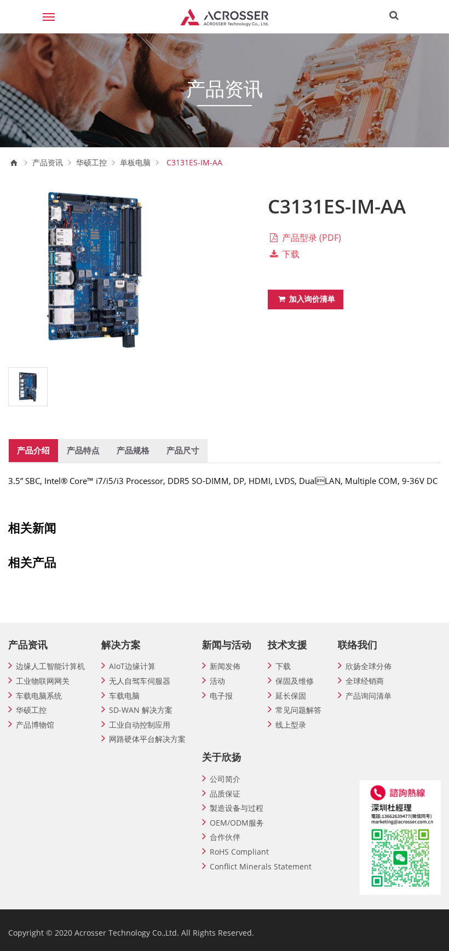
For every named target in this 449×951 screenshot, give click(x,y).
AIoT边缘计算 (132, 666)
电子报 (221, 695)
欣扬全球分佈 (369, 666)
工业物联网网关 (43, 681)
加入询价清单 (311, 298)
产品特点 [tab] (83, 450)
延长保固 (290, 695)
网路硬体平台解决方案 (147, 739)
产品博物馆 (35, 724)
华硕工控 (91, 163)
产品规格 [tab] (133, 450)
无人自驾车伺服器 (139, 681)
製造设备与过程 (236, 808)
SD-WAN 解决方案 (140, 710)
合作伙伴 (225, 837)
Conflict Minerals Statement (261, 866)
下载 (290, 254)
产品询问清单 (369, 695)
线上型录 (290, 724)
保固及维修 (294, 681)
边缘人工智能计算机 (50, 666)
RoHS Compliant (239, 851)
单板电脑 (135, 163)
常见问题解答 (298, 710)
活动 (217, 681)
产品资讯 (47, 163)
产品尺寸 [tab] (182, 450)
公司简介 (225, 779)
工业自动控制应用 (139, 724)
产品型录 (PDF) (310, 238)
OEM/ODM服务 (237, 822)
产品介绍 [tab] (33, 450)
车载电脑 (124, 695)
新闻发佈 (225, 666)
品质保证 (225, 793)
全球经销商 (365, 681)
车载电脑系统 (39, 695)
